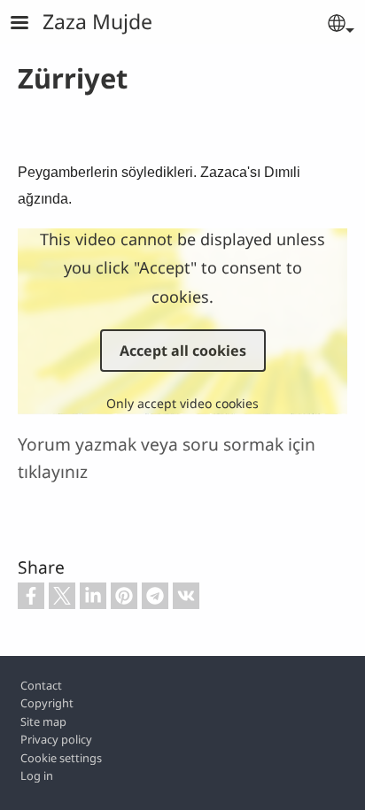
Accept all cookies (183, 350)
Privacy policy (56, 739)
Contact (41, 685)
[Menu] (30, 24)
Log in (36, 775)
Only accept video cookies (182, 403)
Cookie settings (61, 758)
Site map (43, 721)
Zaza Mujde (97, 21)
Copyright (47, 703)
